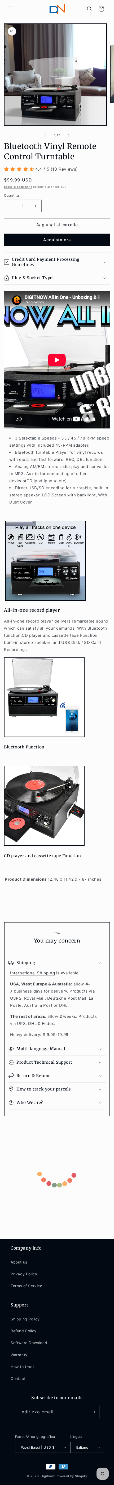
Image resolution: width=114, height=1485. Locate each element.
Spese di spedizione (18, 186)
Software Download (29, 1342)
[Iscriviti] (93, 1412)
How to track (23, 1366)
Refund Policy (24, 1331)
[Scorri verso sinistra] (45, 135)
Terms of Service (26, 1286)
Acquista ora (57, 239)
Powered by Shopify (71, 1476)
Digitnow (48, 1476)
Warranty (19, 1355)
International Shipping (32, 972)
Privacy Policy (24, 1274)
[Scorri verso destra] (68, 135)
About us (19, 1262)
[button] (10, 9)
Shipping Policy (25, 1319)
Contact (18, 1378)
